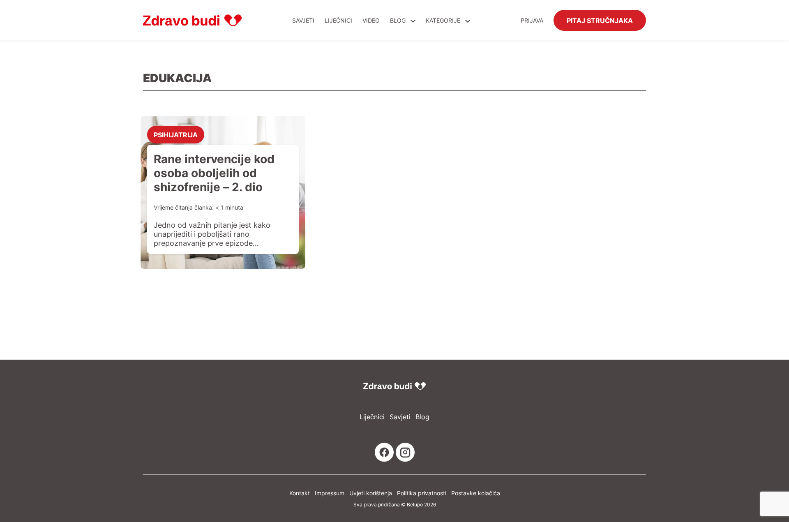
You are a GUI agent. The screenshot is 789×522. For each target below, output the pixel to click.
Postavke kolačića (475, 493)
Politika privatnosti (421, 493)
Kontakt (299, 493)
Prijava (532, 20)
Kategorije (444, 20)
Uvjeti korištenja (370, 493)
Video (371, 20)
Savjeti (303, 20)
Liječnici (338, 20)
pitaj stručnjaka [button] (600, 20)
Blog (398, 20)
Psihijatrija (176, 134)
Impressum (329, 493)
